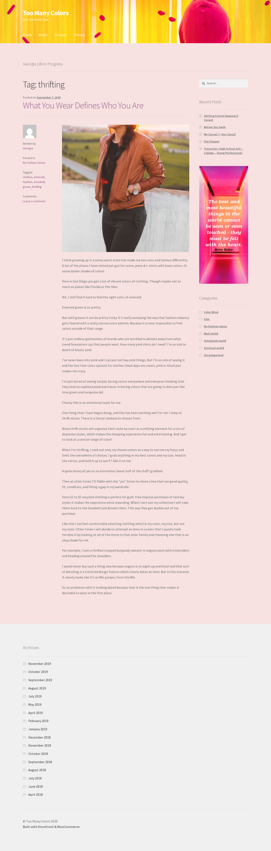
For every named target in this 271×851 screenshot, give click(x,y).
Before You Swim (215, 127)
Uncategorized (213, 355)
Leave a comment (34, 201)
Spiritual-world (214, 348)
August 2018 (37, 770)
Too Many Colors (46, 13)
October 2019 (38, 672)
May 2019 (34, 704)
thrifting (37, 187)
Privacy (79, 35)
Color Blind (211, 312)
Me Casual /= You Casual (220, 134)
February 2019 (38, 721)
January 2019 (37, 729)
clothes (27, 177)
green (26, 187)
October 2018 (38, 753)
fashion (27, 182)
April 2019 (35, 713)
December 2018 (39, 737)
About (43, 35)
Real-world (211, 333)
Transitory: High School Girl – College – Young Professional (223, 151)
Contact (61, 35)
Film (207, 319)
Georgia (28, 148)
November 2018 (39, 745)
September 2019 (40, 680)
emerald (39, 177)
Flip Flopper (211, 141)
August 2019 (37, 688)
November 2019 (39, 663)
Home (27, 35)
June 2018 (35, 786)
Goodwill (39, 182)
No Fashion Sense (34, 163)
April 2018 (35, 794)
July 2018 (35, 778)
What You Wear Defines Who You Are (83, 105)
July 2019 (35, 696)
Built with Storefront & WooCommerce (51, 827)
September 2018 (40, 762)
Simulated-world (215, 341)
